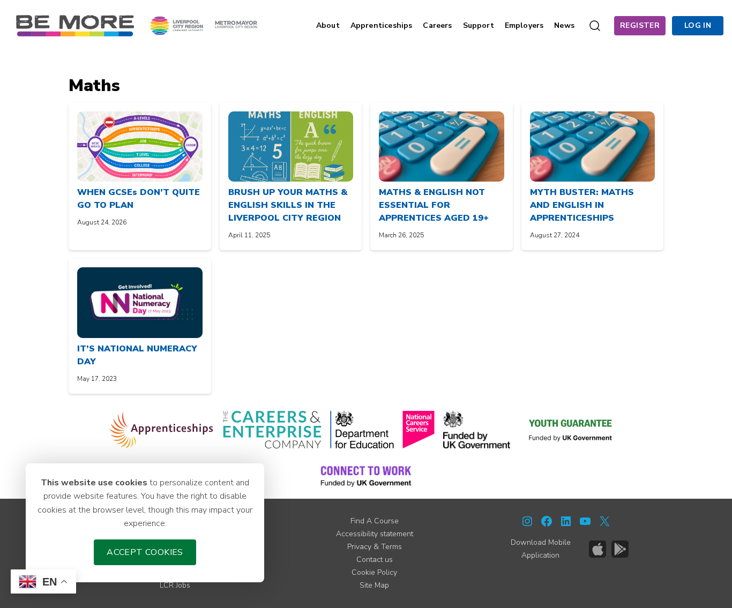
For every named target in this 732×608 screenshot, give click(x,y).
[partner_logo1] (161, 429)
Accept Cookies (145, 552)
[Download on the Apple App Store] (597, 549)
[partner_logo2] (272, 429)
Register (640, 25)
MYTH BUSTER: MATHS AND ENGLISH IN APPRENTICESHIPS (582, 205)
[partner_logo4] (418, 429)
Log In (698, 25)
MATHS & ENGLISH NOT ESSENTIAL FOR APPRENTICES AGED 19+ (434, 205)
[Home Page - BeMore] (75, 25)
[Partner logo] (203, 25)
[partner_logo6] (571, 429)
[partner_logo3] (362, 429)
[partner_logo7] (366, 475)
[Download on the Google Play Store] (620, 549)
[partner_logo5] (476, 429)
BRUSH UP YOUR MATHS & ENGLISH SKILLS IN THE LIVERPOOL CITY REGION (287, 205)
